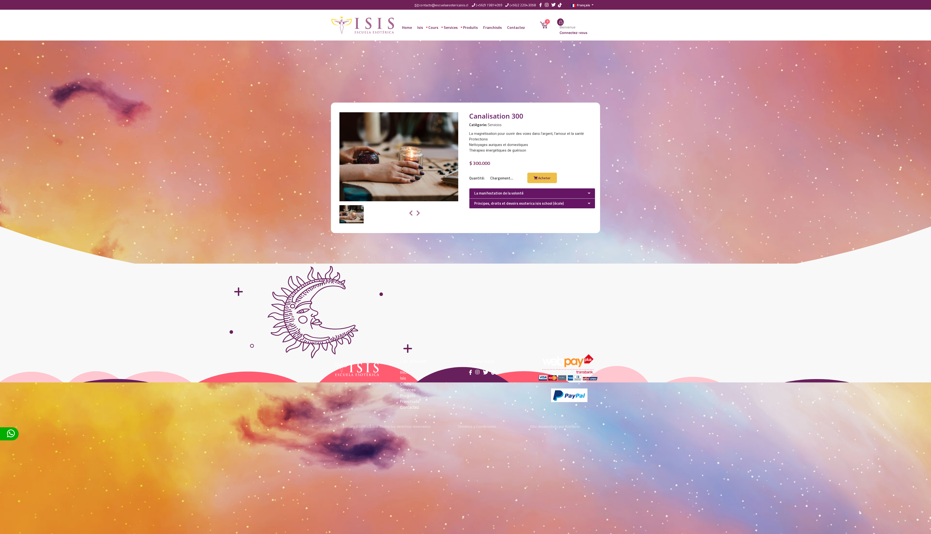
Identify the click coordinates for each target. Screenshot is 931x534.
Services (451, 27)
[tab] (532, 193)
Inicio (405, 372)
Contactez (516, 27)
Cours (433, 27)
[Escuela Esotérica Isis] (364, 26)
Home (407, 27)
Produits (470, 27)
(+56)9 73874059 (489, 5)
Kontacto (572, 426)
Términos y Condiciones (476, 426)
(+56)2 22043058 (523, 5)
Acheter (544, 177)
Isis (420, 27)
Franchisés (492, 27)
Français (583, 5)
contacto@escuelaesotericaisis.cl (443, 5)
